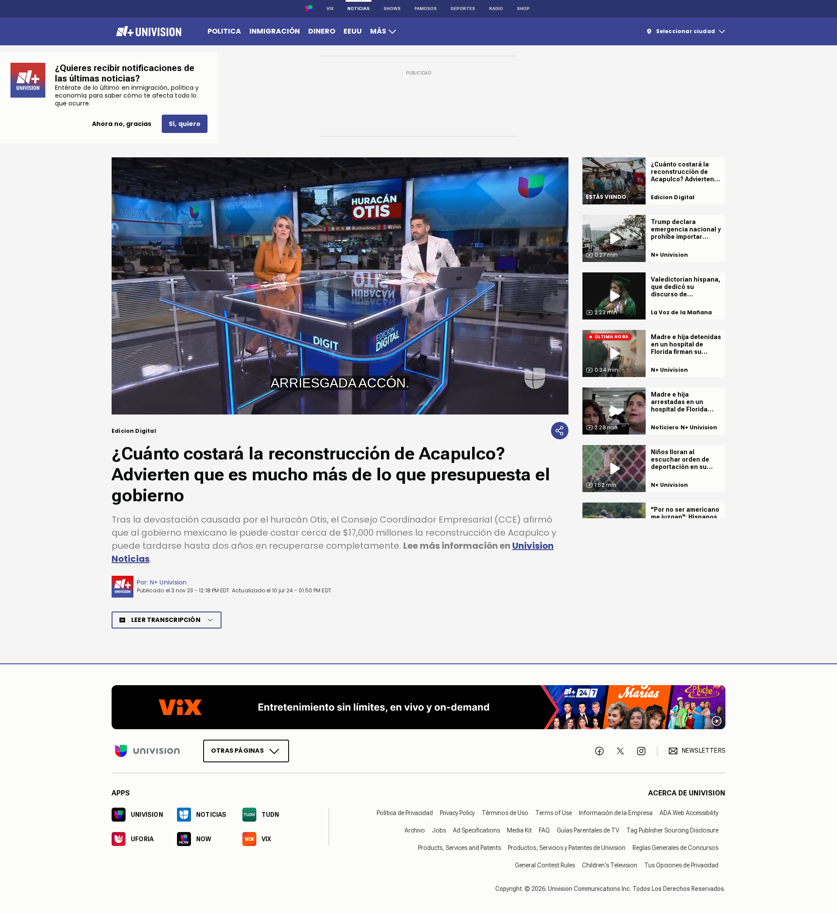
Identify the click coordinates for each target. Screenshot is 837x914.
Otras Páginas (237, 750)
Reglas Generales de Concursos (675, 847)
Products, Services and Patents (459, 847)
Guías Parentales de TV (588, 829)
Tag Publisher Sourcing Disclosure (672, 829)
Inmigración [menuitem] (274, 31)
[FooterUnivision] (147, 750)
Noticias (358, 8)
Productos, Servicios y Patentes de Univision (567, 847)
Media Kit (519, 829)
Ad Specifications (476, 829)
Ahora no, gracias (121, 123)
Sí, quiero (185, 123)
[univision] (148, 31)
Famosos (426, 8)
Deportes (463, 8)
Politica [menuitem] (224, 31)
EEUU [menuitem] (353, 31)
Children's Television (609, 864)
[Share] (559, 430)
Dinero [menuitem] (321, 31)
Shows (392, 8)
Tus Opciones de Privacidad (681, 864)
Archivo (415, 829)
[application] (340, 286)
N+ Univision (168, 582)
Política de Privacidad (405, 812)
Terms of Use (553, 812)
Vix (330, 8)
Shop (523, 8)
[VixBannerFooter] (418, 707)
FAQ (544, 829)
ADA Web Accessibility (689, 812)
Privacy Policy (457, 812)
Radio (496, 8)
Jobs (439, 829)
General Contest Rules (545, 864)
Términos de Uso (505, 812)
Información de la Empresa (616, 812)
